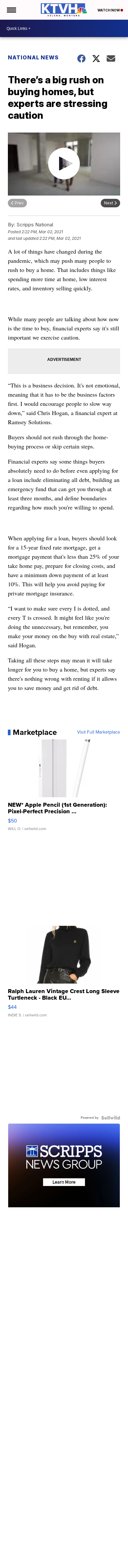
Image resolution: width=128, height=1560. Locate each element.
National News (33, 57)
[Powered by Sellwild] (110, 1117)
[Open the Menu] (11, 10)
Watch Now (108, 10)
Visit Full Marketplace (98, 732)
